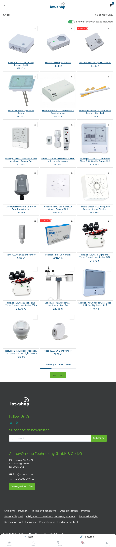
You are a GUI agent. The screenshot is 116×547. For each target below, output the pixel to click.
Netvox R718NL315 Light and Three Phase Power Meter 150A (94, 256)
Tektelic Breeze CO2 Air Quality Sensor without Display (94, 208)
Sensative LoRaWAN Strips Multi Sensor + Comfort (95, 112)
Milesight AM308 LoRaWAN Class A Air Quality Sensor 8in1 (95, 304)
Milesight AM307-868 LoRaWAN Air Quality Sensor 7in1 (21, 160)
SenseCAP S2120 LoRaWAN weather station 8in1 (58, 304)
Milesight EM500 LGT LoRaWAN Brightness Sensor (21, 208)
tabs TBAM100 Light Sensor (57, 351)
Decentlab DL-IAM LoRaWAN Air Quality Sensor (58, 112)
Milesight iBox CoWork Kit (58, 255)
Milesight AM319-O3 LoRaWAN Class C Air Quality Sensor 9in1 (95, 160)
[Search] (33, 542)
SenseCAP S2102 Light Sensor (21, 255)
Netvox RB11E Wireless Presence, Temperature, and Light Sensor (21, 352)
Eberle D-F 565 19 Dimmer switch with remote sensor (58, 160)
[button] (89, 537)
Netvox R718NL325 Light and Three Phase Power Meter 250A (21, 304)
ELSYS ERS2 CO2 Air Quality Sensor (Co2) (21, 63)
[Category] (58, 542)
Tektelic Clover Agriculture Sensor (21, 112)
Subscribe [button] (99, 438)
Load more (58, 375)
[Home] (9, 542)
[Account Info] (106, 543)
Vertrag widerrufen (22, 486)
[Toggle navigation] (4, 5)
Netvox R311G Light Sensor (58, 62)
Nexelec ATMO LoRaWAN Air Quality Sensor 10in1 (58, 208)
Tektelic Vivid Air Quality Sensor (95, 62)
